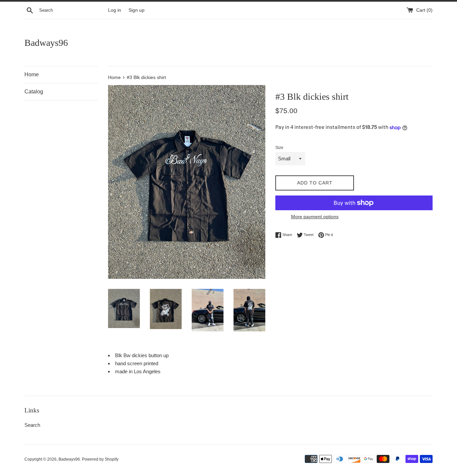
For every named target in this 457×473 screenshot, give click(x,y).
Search (32, 425)
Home (31, 74)
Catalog (33, 91)
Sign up (136, 10)
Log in (114, 10)
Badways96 (46, 42)
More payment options (315, 216)
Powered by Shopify (100, 459)
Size (279, 147)
